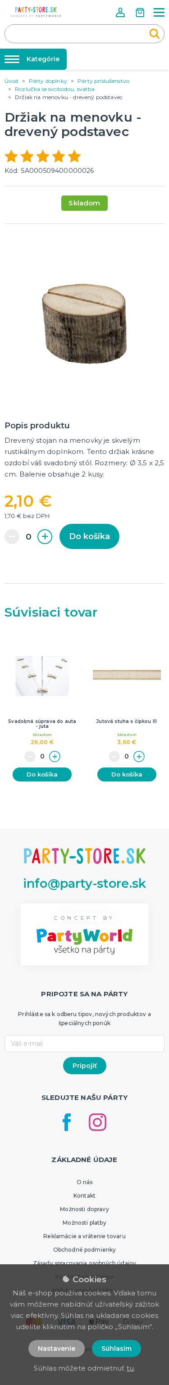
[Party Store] (36, 12)
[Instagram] (97, 1122)
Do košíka (89, 536)
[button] (121, 12)
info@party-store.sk (84, 883)
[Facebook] (67, 1122)
